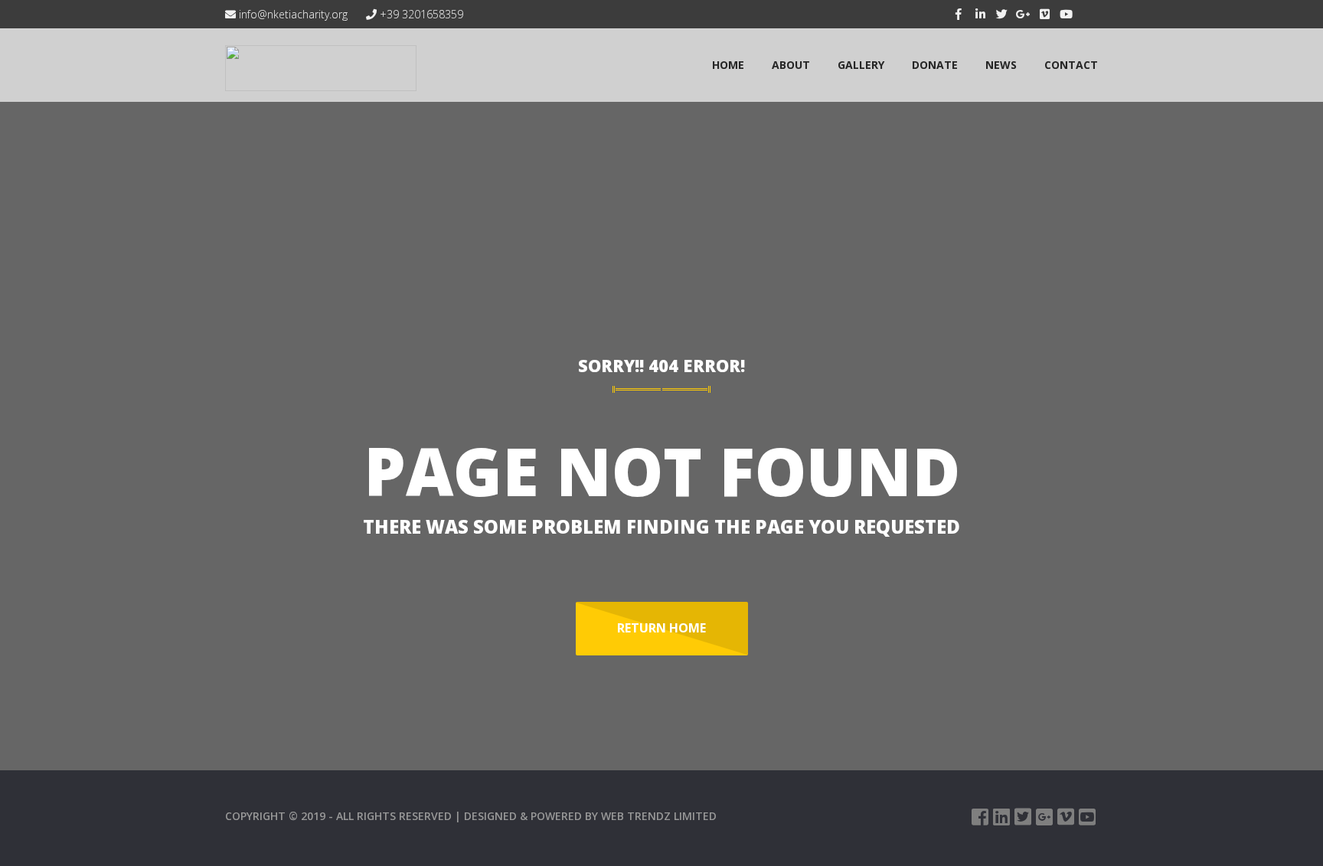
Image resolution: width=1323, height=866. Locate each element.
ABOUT (791, 64)
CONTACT (1071, 64)
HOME (728, 64)
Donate (935, 64)
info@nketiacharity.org (292, 14)
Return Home (661, 627)
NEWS (1001, 64)
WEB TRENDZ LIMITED (659, 816)
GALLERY (861, 64)
